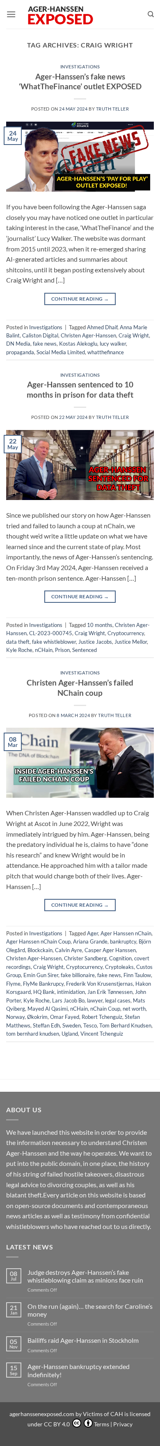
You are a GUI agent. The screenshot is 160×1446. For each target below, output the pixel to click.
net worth (134, 1008)
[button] (11, 14)
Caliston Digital (40, 335)
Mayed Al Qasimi (47, 1008)
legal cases (117, 1000)
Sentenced (84, 650)
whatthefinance (105, 352)
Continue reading (80, 299)
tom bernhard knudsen (32, 1033)
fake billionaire (78, 975)
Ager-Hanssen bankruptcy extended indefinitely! (78, 1370)
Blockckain (40, 950)
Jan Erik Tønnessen (110, 992)
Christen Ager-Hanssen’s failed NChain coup (80, 687)
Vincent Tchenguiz (101, 1033)
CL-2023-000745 (50, 633)
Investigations (80, 66)
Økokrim (37, 1017)
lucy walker (113, 343)
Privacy (123, 1424)
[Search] (151, 14)
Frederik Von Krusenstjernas (99, 983)
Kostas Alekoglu (78, 343)
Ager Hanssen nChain (126, 933)
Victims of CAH (103, 1413)
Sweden (71, 1025)
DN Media (18, 343)
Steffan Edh (46, 1025)
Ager (92, 933)
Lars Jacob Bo (68, 1000)
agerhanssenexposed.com (41, 1413)
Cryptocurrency (125, 633)
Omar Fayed (64, 1017)
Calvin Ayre (68, 950)
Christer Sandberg (85, 958)
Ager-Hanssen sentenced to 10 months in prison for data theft (80, 389)
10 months (99, 625)
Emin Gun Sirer (40, 975)
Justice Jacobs (95, 641)
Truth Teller (112, 108)
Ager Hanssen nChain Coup (38, 941)
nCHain (44, 650)
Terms (101, 1424)
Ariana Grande (90, 941)
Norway (15, 1017)
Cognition (120, 958)
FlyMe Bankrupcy (43, 983)
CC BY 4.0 (57, 1424)
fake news (45, 343)
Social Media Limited (61, 352)
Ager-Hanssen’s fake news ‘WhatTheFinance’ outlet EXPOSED (80, 81)
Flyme (13, 983)
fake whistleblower (54, 641)
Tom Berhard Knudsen (125, 1025)
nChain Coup (105, 1008)
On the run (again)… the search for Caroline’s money (90, 1310)
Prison (62, 650)
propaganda (20, 352)
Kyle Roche (19, 650)
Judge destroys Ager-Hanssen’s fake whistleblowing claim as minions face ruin (85, 1276)
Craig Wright (134, 335)
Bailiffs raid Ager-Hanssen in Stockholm (83, 1340)
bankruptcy (123, 941)
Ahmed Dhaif (102, 327)
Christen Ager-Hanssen (88, 335)
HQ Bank (44, 992)
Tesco (90, 1025)
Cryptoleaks (119, 967)
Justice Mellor (130, 641)
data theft (18, 641)
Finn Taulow (137, 975)
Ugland (70, 1033)
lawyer (95, 1000)
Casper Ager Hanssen (110, 950)
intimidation (71, 992)
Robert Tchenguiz (102, 1017)
